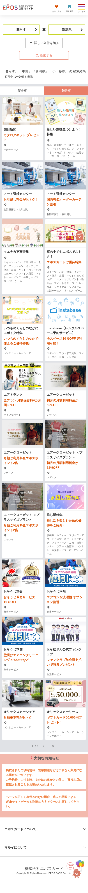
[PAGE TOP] (77, 870)
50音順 (66, 90)
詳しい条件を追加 (46, 43)
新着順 (22, 90)
